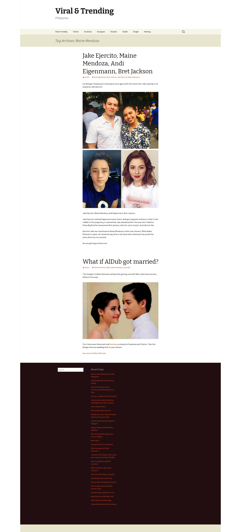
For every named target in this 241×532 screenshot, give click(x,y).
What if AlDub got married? (120, 261)
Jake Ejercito (122, 77)
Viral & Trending (61, 31)
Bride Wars (95, 440)
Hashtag (147, 31)
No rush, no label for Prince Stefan (104, 396)
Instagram (101, 31)
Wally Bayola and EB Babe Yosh (102, 496)
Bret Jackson (111, 77)
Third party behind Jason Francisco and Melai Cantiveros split (102, 389)
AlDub (108, 267)
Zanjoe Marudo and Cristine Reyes (104, 504)
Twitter (76, 31)
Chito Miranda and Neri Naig (101, 500)
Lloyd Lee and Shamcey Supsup (103, 474)
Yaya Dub (127, 267)
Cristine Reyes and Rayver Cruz (102, 492)
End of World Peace (98, 406)
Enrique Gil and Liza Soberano (102, 444)
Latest (87, 77)
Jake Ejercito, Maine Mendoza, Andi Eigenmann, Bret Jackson (118, 63)
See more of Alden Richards (94, 353)
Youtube (113, 31)
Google (136, 31)
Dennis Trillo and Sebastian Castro (103, 482)
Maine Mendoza (134, 77)
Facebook (88, 31)
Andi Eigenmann (100, 77)
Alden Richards (99, 267)
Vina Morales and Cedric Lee (101, 478)
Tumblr (125, 31)
